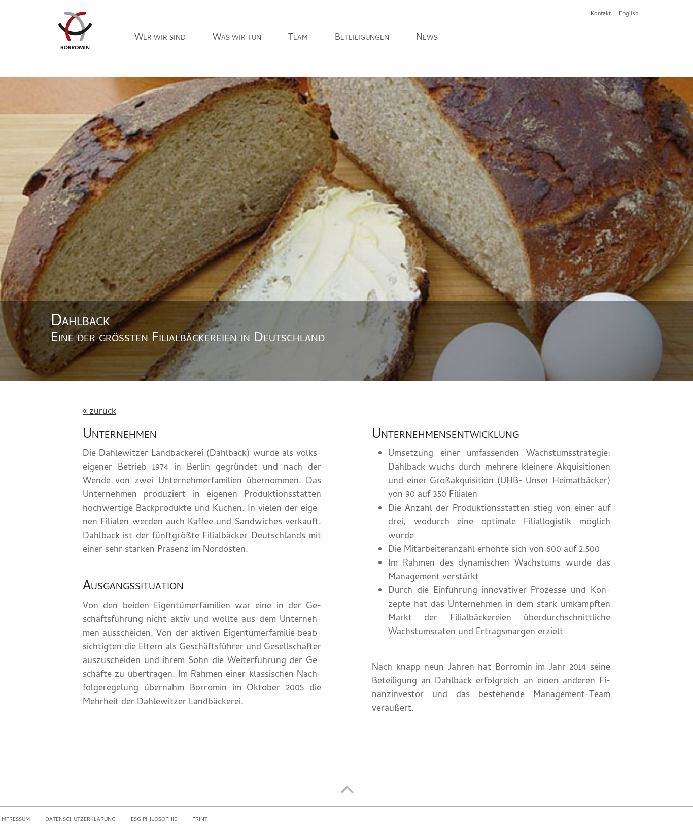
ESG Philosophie (154, 819)
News (427, 37)
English (628, 14)
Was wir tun (237, 37)
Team (298, 37)
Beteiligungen (362, 37)
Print (199, 819)
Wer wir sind (160, 37)
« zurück (99, 412)
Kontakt (601, 14)
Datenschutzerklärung (80, 819)
